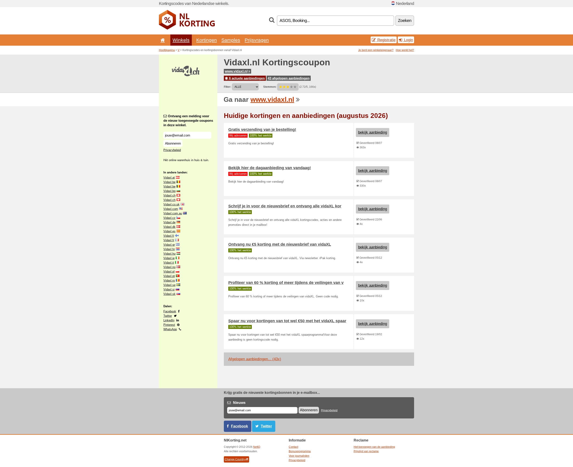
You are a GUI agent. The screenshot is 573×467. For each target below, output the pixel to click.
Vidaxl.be (169, 182)
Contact (293, 446)
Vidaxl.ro (169, 280)
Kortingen (206, 40)
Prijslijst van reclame (366, 451)
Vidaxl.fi (168, 235)
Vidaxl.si (169, 289)
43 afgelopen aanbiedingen (289, 78)
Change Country (235, 459)
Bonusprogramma (300, 451)
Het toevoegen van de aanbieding (374, 446)
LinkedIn (168, 320)
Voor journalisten (299, 455)
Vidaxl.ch (169, 195)
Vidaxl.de (169, 222)
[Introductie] (162, 40)
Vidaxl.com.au (172, 213)
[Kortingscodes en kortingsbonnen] (187, 28)
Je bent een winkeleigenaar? (375, 50)
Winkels (181, 40)
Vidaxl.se (169, 285)
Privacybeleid (172, 150)
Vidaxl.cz (169, 218)
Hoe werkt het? (405, 50)
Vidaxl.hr (169, 249)
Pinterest (169, 324)
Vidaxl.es (169, 231)
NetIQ (256, 446)
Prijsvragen (257, 40)
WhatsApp (170, 329)
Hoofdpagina (167, 50)
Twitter (167, 316)
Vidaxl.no (169, 267)
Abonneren (173, 143)
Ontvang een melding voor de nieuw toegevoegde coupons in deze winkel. (188, 120)
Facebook (169, 311)
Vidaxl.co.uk (171, 204)
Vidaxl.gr (169, 244)
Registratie (386, 40)
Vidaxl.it (168, 262)
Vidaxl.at (169, 177)
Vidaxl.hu (169, 253)
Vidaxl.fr (168, 240)
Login (408, 40)
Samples (230, 40)
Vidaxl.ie (169, 258)
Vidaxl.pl (169, 271)
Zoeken (404, 20)
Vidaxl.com (170, 209)
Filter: (227, 86)
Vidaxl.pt (169, 276)
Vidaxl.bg (169, 191)
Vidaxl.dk (169, 226)
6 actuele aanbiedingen (246, 78)
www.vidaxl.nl (236, 71)
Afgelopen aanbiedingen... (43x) (254, 359)
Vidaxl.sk (169, 294)
